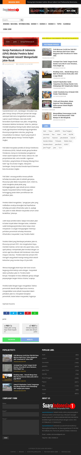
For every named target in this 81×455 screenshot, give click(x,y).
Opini (60, 148)
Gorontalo (46, 134)
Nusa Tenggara (67, 131)
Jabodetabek (64, 138)
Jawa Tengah (47, 148)
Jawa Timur (46, 138)
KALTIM (71, 134)
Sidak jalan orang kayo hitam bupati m (10, 330)
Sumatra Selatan (48, 141)
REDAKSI (21, 452)
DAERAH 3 (51, 24)
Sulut (44, 131)
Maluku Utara (68, 141)
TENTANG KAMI (65, 452)
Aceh (64, 134)
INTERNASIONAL (24, 24)
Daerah (73, 138)
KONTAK (13, 452)
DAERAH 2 (43, 24)
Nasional (55, 138)
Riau (53, 134)
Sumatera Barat (47, 144)
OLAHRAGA (67, 24)
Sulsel (59, 134)
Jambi (15, 42)
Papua (50, 131)
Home (8, 42)
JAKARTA (57, 131)
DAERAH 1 (34, 24)
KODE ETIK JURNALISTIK (34, 452)
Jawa (54, 148)
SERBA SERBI (7, 29)
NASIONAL (14, 24)
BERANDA (6, 24)
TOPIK (59, 24)
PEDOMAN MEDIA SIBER (51, 452)
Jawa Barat (58, 144)
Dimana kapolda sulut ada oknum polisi (31, 330)
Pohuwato (58, 141)
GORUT (66, 144)
